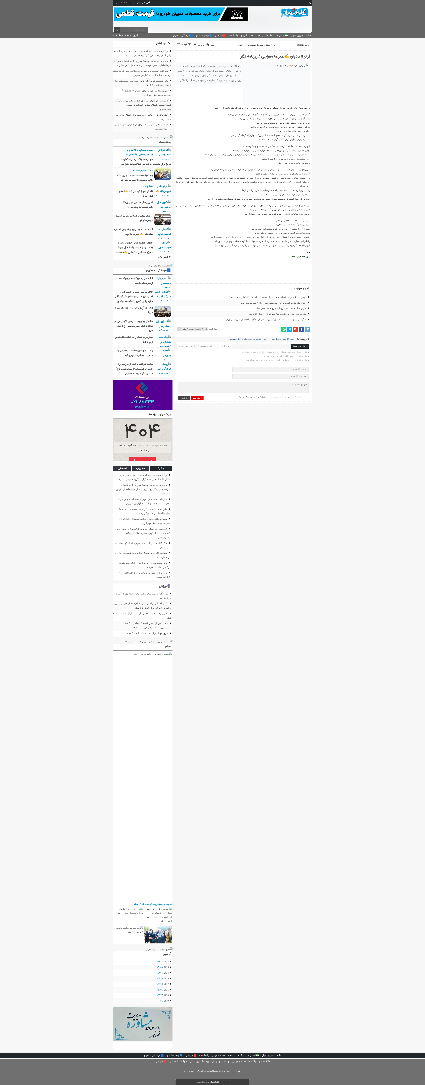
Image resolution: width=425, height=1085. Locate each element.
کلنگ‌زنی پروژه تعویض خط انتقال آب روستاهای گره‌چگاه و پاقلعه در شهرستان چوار (266, 319)
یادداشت (233, 35)
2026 (166, 961)
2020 (166, 995)
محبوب (140, 468)
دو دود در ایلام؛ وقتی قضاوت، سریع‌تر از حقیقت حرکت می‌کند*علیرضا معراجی (268, 297)
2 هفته (134, 627)
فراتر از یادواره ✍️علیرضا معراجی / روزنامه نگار (275, 56)
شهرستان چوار (268, 339)
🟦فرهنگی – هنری (183, 35)
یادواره (232, 339)
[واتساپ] (283, 329)
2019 (166, 1001)
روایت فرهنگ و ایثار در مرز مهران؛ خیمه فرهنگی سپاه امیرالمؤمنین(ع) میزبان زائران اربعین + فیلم (134, 369)
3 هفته (130, 633)
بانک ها (269, 35)
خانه (308, 35)
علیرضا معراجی (255, 339)
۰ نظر (213, 45)
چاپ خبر (201, 45)
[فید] (309, 2)
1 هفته (138, 607)
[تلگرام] (307, 329)
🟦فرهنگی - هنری (158, 270)
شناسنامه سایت (120, 2)
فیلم (168, 646)
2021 (166, 989)
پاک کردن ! (184, 398)
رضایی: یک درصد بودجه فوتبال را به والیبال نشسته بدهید (142, 613)
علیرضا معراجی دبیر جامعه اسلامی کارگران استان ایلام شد (277, 314)
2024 (166, 972)
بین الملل (194, 1061)
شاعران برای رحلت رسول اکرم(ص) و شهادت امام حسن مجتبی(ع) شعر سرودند (133, 326)
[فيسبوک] (301, 329)
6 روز (162, 598)
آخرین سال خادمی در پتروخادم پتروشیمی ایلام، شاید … (279, 308)
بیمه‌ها (260, 35)
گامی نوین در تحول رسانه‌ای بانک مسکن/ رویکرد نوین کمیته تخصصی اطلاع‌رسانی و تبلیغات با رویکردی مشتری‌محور (143, 105)
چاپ (132, 2)
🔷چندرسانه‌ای (204, 35)
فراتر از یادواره (242, 339)
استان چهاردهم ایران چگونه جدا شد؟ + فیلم (153, 904)
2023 (166, 978)
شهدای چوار (280, 339)
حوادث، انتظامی (178, 1061)
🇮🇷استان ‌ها (282, 35)
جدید (161, 468)
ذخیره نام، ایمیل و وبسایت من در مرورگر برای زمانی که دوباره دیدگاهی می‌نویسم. (267, 397)
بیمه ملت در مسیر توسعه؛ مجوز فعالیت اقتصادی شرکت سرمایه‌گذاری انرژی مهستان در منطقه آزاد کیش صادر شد (143, 489)
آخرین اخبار (297, 35)
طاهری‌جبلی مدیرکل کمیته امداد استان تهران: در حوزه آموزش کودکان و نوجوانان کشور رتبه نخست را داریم (134, 297)
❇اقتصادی (264, 1061)
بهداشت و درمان (220, 1061)
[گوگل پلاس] (295, 329)
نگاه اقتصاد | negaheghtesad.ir (207, 1082)
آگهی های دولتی (143, 2)
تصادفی (122, 468)
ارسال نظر (197, 398)
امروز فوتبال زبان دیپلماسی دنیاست (151, 633)
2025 (166, 967)
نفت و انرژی (247, 35)
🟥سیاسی (220, 35)
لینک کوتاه (213, 329)
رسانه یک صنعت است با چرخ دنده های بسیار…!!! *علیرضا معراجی (273, 302)
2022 (166, 984)
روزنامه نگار (290, 339)
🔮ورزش (165, 586)
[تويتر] (289, 329)
